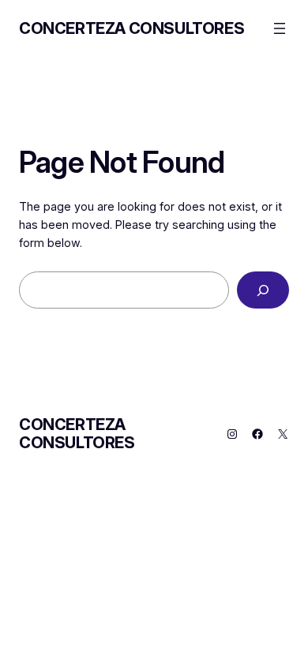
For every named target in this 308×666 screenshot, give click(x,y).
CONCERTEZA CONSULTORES (131, 28)
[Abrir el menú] (279, 28)
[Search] (263, 290)
